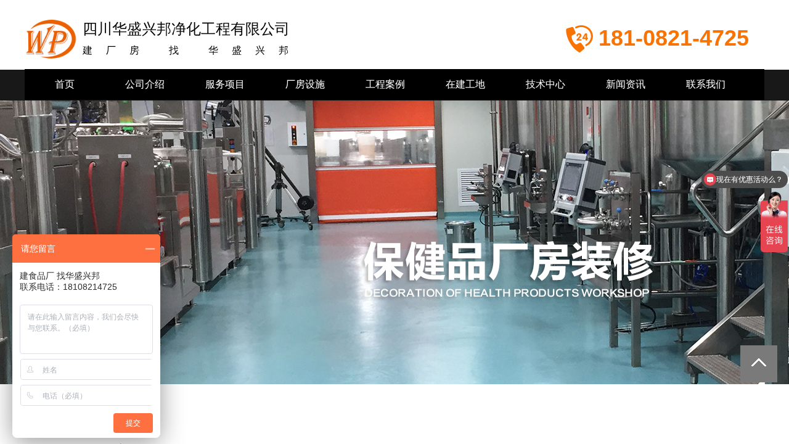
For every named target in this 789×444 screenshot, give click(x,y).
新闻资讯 (625, 84)
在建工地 (465, 84)
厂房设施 (305, 84)
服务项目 (225, 84)
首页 (65, 84)
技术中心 (545, 84)
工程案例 (385, 84)
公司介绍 (145, 84)
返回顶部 (758, 363)
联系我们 (706, 84)
